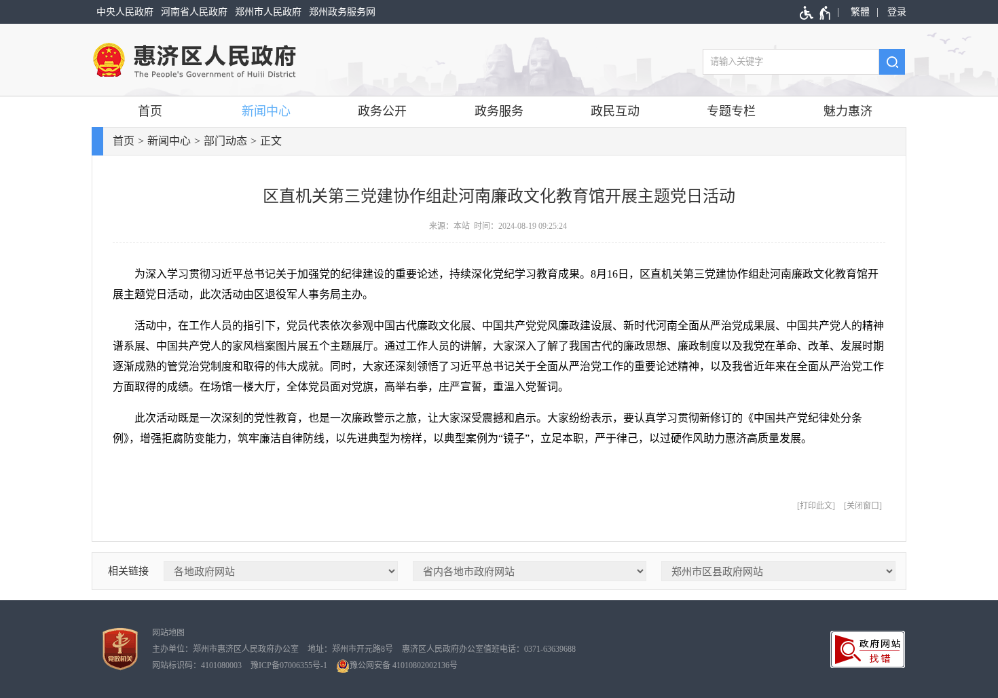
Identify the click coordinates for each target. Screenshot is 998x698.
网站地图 (168, 633)
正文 (271, 141)
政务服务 (499, 111)
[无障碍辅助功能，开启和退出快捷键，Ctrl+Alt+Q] (815, 13)
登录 (896, 12)
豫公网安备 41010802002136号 (404, 665)
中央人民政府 (124, 12)
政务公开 (382, 111)
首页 (150, 111)
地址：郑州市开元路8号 (350, 649)
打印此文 (816, 506)
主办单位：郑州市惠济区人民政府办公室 (225, 649)
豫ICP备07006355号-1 (289, 665)
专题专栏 (731, 111)
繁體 (860, 12)
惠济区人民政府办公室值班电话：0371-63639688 (489, 649)
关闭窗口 (863, 506)
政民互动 (615, 111)
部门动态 (225, 141)
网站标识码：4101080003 (197, 665)
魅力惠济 (848, 111)
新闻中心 (266, 111)
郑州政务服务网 (342, 12)
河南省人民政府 (194, 12)
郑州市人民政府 (268, 12)
